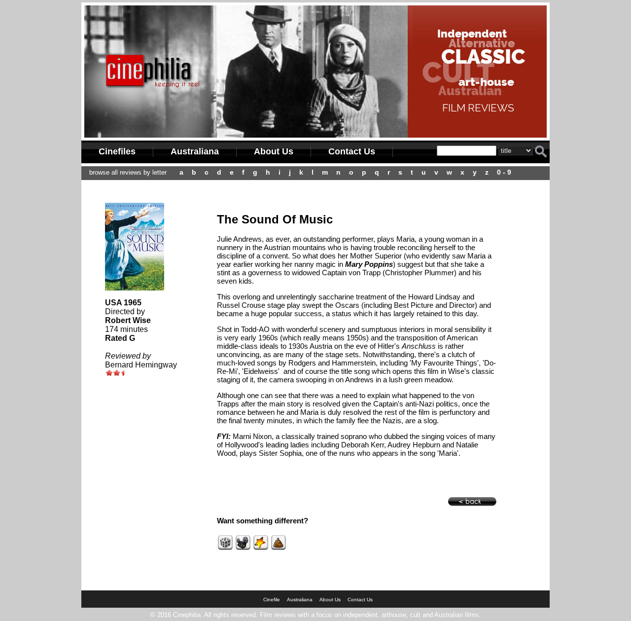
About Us (273, 151)
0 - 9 (504, 172)
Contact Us (351, 151)
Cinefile (271, 599)
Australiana (195, 151)
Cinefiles (117, 151)
